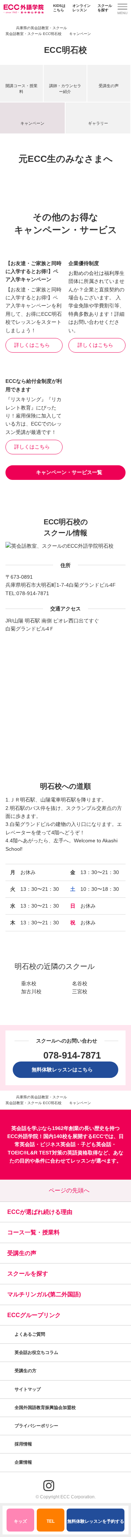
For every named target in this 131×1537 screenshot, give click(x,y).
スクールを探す (105, 8)
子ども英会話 (96, 1144)
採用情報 (24, 1444)
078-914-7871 (32, 593)
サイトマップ (28, 1389)
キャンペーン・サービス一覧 (69, 472)
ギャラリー (98, 123)
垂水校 (28, 983)
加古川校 (31, 991)
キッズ (20, 1521)
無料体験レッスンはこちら (65, 1069)
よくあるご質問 (30, 1334)
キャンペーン (32, 123)
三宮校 (79, 991)
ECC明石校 (65, 50)
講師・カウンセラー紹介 (65, 88)
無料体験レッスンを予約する (95, 1521)
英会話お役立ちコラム (36, 1352)
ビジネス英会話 (58, 1144)
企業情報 (24, 1462)
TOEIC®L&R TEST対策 (35, 1153)
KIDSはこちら (59, 8)
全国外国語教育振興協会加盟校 (45, 1407)
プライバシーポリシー (37, 1425)
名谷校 (79, 983)
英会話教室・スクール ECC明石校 (33, 34)
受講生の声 (109, 86)
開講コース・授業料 (21, 88)
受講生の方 (25, 1370)
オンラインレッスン (81, 8)
